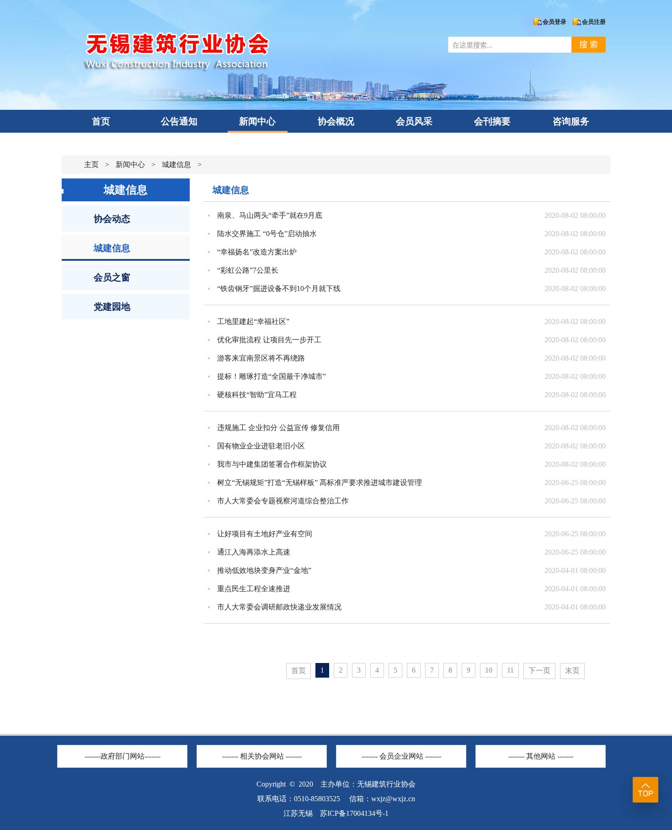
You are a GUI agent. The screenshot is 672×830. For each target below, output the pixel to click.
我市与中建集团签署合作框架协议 (272, 464)
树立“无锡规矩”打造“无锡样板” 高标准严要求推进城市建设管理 (319, 482)
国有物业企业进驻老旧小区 (261, 446)
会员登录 (554, 21)
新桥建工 (401, 741)
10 (488, 670)
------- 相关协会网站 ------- (262, 756)
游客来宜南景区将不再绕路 (261, 358)
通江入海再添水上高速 (253, 552)
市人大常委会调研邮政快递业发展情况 (279, 607)
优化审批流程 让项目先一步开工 (269, 340)
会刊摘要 (492, 121)
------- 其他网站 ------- (540, 756)
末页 (572, 670)
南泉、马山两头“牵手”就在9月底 (269, 215)
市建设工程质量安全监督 (122, 741)
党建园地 (112, 307)
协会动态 (112, 219)
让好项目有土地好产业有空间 (264, 534)
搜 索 (588, 44)
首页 (101, 121)
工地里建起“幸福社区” (253, 321)
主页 (91, 164)
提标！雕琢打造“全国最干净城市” (271, 376)
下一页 (539, 670)
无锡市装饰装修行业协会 (262, 741)
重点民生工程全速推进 (253, 589)
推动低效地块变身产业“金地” (264, 570)
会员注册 (594, 21)
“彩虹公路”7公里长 (247, 270)
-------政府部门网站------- (122, 756)
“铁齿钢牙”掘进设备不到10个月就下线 (279, 288)
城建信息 (176, 164)
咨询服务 (571, 121)
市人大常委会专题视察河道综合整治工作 (283, 501)
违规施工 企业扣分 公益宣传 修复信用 (278, 427)
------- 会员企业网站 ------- (401, 756)
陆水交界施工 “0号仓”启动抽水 (267, 233)
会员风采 (414, 121)
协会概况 (336, 121)
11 (510, 670)
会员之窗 (112, 277)
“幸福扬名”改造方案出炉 (257, 252)
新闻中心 (257, 121)
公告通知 (179, 121)
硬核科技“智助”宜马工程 (257, 395)
